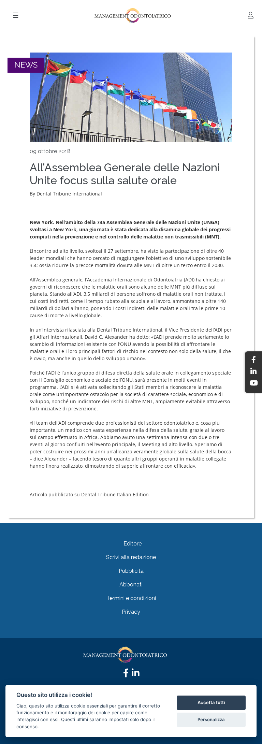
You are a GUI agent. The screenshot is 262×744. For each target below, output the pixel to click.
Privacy (131, 612)
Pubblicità (131, 571)
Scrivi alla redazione (131, 557)
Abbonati (131, 584)
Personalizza (211, 719)
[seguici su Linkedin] (135, 674)
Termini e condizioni (131, 598)
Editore (132, 543)
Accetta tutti (211, 702)
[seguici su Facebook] (126, 674)
